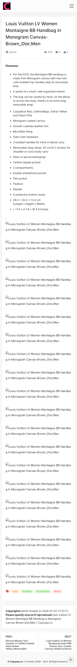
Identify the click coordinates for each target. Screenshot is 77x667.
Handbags (26, 591)
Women (57, 591)
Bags (15, 591)
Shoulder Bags (42, 591)
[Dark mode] (70, 659)
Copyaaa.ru (16, 661)
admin (12, 52)
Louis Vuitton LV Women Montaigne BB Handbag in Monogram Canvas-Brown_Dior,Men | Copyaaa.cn (38, 618)
